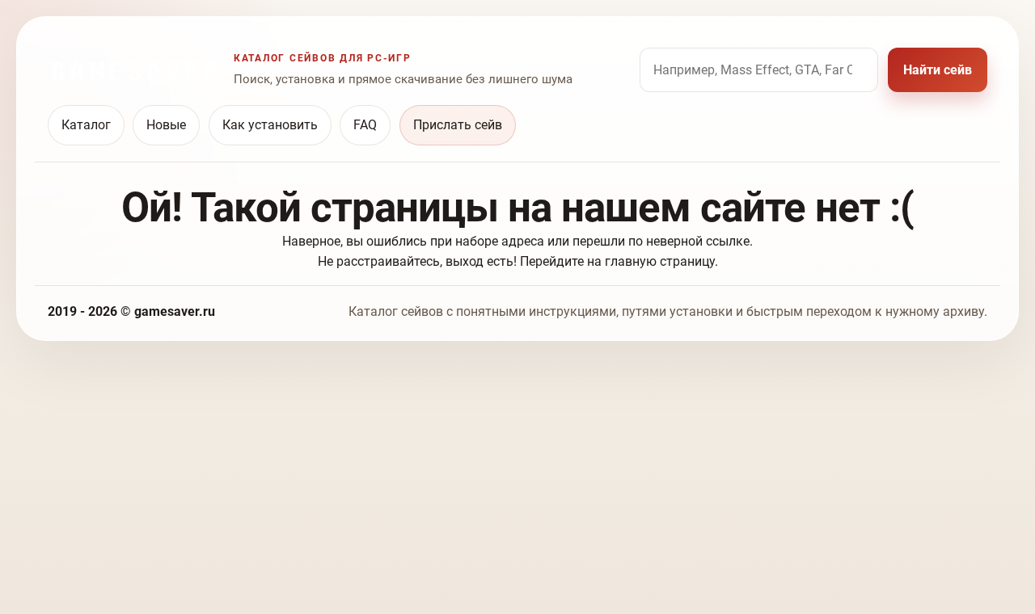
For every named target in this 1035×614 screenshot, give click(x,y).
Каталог (86, 124)
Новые (166, 124)
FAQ (365, 124)
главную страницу (660, 261)
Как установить (270, 124)
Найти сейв (937, 70)
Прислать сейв (457, 124)
